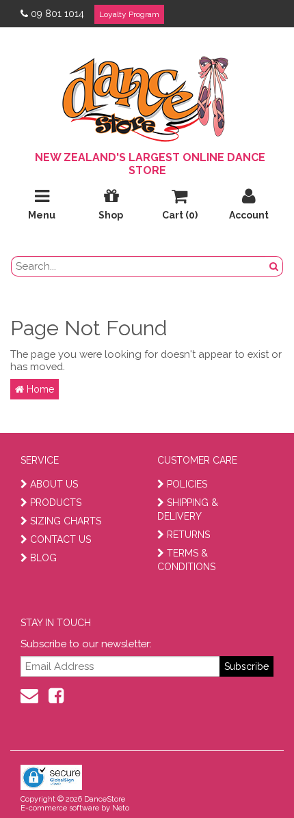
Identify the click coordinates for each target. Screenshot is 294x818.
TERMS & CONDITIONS (186, 560)
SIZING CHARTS (65, 521)
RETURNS (188, 534)
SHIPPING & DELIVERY (187, 509)
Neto (120, 808)
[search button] (274, 266)
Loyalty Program (129, 14)
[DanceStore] (147, 95)
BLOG (43, 557)
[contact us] (29, 696)
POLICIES (187, 484)
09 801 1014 (57, 13)
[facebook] (56, 696)
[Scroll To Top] (248, 777)
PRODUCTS (55, 502)
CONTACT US (60, 539)
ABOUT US (54, 484)
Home (39, 389)
